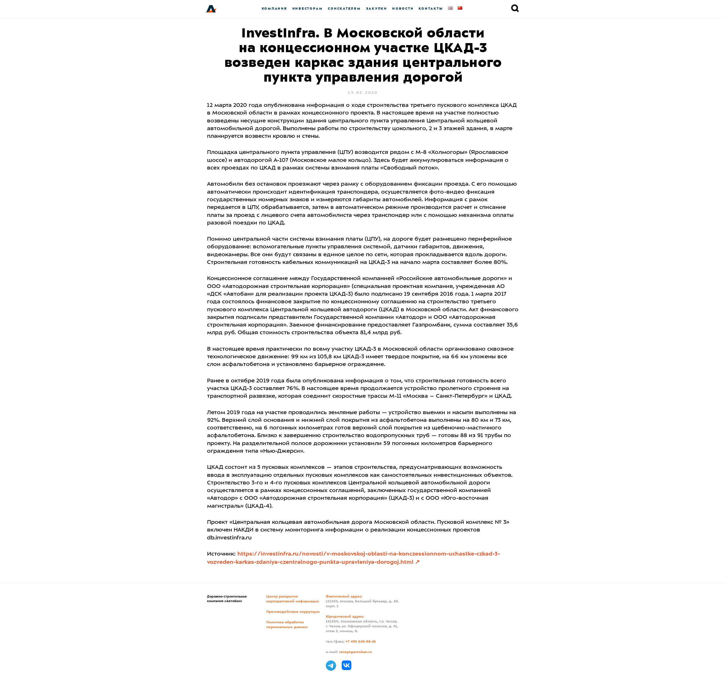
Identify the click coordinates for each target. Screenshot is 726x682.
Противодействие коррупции (293, 612)
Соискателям (344, 8)
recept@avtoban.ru (355, 652)
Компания (274, 8)
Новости (402, 8)
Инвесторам (307, 8)
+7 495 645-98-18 (360, 641)
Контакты (431, 8)
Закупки (376, 8)
